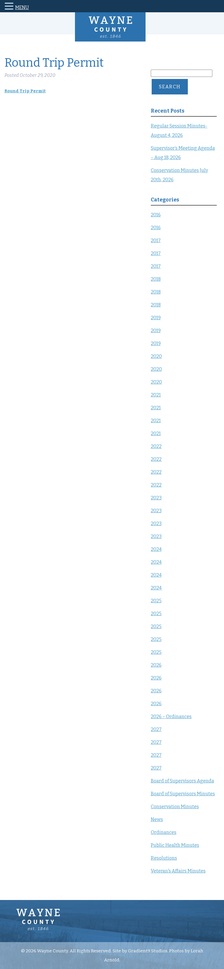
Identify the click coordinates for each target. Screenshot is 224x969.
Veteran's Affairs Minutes (178, 871)
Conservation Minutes (175, 806)
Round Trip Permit (25, 91)
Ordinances (163, 832)
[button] (10, 7)
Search (170, 86)
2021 (156, 395)
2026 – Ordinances (171, 716)
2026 (156, 665)
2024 (156, 549)
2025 (156, 601)
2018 (156, 279)
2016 (156, 215)
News (157, 819)
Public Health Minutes (175, 845)
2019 (156, 317)
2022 (156, 446)
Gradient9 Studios (147, 951)
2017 (156, 240)
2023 (156, 498)
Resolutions (164, 858)
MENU (22, 7)
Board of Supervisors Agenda (182, 781)
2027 (156, 729)
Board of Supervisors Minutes (183, 793)
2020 (156, 356)
